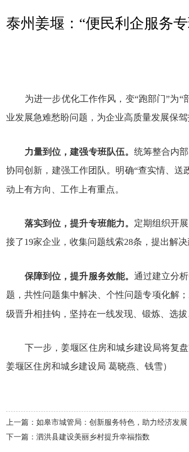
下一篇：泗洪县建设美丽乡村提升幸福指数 (78, 437)
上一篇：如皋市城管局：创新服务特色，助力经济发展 (96, 422)
